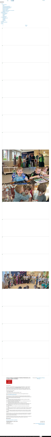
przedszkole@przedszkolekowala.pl (40, 423)
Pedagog (4, 19)
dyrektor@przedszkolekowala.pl (12, 394)
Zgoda (41, 436)
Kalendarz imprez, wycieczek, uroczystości (8, 10)
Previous (26, 25)
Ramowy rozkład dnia (5, 8)
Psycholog (4, 20)
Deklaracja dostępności (42, 424)
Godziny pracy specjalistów (6, 6)
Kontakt (2, 23)
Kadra (3, 5)
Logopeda (4, 18)
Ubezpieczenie (5, 16)
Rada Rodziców (5, 13)
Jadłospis (4, 14)
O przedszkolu (5, 4)
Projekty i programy (5, 9)
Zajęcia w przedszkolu (6, 11)
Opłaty (4, 15)
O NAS (2, 3)
